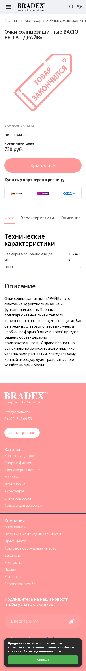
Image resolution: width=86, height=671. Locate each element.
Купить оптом (43, 165)
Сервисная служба (20, 583)
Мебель (11, 476)
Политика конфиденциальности (32, 534)
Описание (71, 218)
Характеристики (37, 218)
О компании (15, 526)
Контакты (13, 562)
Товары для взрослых (23, 505)
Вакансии (12, 555)
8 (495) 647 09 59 (18, 418)
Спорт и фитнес (18, 462)
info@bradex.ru (17, 412)
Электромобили (18, 498)
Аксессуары (14, 491)
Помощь (12, 569)
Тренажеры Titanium (22, 469)
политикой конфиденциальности (34, 651)
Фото (9, 218)
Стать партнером (22, 433)
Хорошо (43, 660)
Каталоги (12, 576)
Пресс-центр (15, 541)
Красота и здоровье (21, 455)
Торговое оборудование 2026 (30, 548)
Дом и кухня (14, 484)
